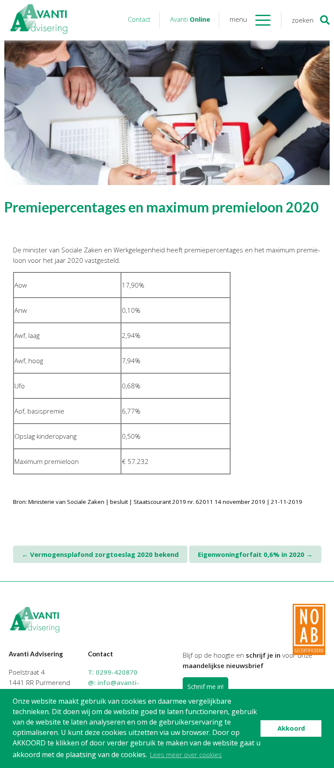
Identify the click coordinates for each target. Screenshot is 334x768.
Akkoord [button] (291, 728)
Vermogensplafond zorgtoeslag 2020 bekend (100, 554)
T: (112, 672)
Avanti (190, 19)
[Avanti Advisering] (39, 20)
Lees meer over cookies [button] (186, 754)
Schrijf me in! (205, 686)
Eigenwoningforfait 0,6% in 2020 (255, 554)
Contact (139, 19)
